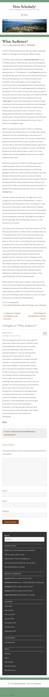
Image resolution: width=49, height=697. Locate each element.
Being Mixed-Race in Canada (15, 567)
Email (5, 501)
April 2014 (8, 606)
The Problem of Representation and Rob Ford (36, 316)
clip (30, 197)
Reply (4, 422)
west (36, 305)
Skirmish (37, 684)
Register (7, 654)
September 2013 (10, 631)
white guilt (42, 305)
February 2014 (10, 614)
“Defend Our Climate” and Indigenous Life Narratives (12, 316)
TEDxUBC (31, 45)
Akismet (13, 695)
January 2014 (9, 619)
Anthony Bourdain (31, 59)
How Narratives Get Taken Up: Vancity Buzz (20, 563)
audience (24, 305)
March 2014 (9, 610)
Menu (26, 15)
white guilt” (7, 101)
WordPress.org (10, 670)
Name (5, 491)
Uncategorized (13, 302)
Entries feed (9, 662)
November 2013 (10, 623)
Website (5, 511)
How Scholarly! (24, 6)
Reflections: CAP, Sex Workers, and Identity (20, 550)
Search (7, 535)
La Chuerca (34, 72)
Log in (7, 658)
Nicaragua (31, 305)
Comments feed (10, 666)
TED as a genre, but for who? (15, 554)
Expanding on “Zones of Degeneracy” (18, 559)
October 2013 (9, 627)
